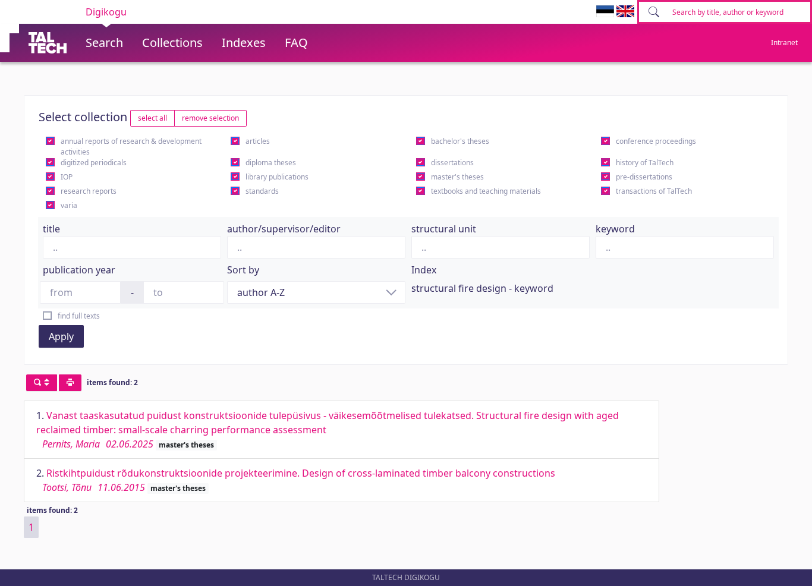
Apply (61, 336)
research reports (89, 191)
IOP (67, 177)
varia (69, 205)
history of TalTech (644, 162)
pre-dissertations (644, 177)
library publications (277, 177)
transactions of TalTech (654, 191)
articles (258, 141)
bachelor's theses (460, 141)
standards (262, 191)
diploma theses (271, 162)
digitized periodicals (94, 162)
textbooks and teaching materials (486, 191)
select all (152, 118)
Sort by (243, 269)
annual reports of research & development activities (131, 146)
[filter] (41, 382)
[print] (70, 382)
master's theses (457, 177)
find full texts (79, 316)
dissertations (452, 162)
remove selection (210, 118)
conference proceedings (656, 141)
